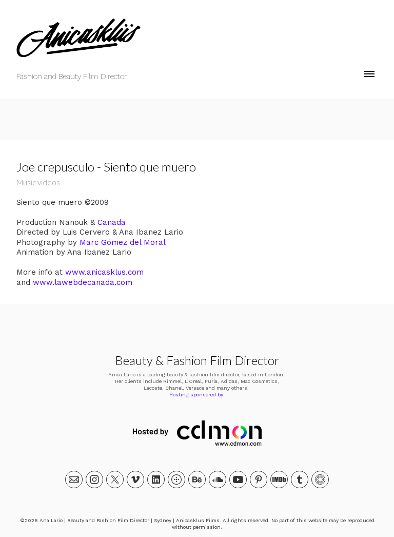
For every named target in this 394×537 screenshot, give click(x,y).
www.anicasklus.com (104, 272)
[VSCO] (320, 479)
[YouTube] (238, 479)
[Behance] (197, 479)
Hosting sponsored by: (197, 394)
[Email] (74, 479)
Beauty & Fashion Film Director (197, 360)
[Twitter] (115, 479)
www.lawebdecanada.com (82, 282)
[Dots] (176, 479)
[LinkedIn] (156, 479)
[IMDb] (279, 479)
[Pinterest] (258, 479)
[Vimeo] (135, 479)
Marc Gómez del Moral (123, 242)
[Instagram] (94, 479)
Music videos (38, 182)
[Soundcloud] (217, 479)
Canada (111, 222)
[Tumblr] (299, 479)
